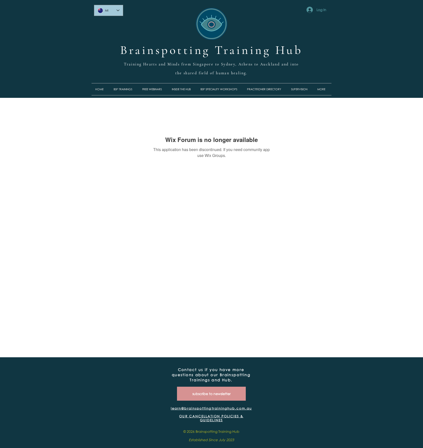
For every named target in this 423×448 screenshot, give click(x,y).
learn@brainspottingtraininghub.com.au (211, 408)
